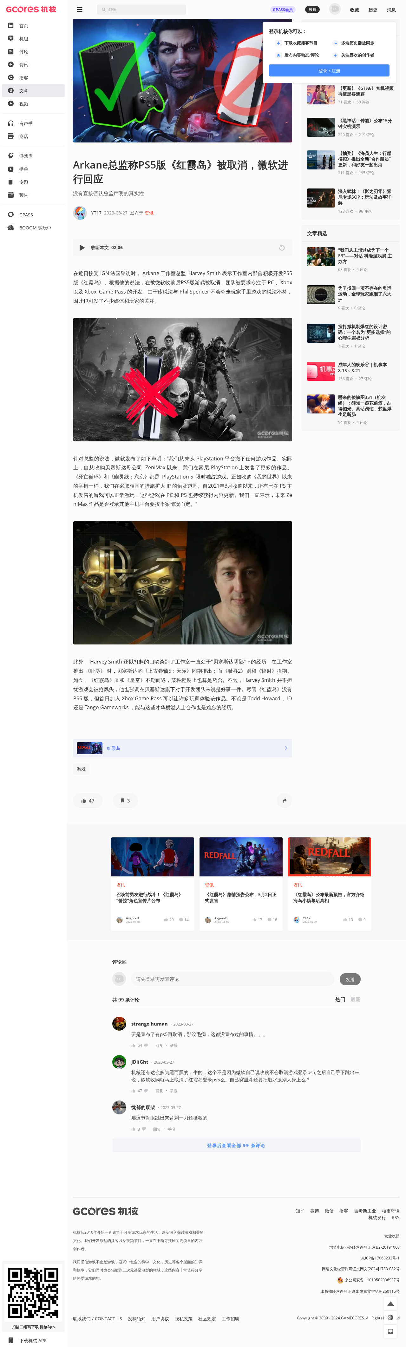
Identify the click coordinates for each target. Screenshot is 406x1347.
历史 (373, 10)
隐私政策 (184, 1319)
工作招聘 (230, 1319)
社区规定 (207, 1319)
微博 (314, 1211)
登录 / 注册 (329, 71)
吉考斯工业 (365, 1211)
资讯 (149, 213)
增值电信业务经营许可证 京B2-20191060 (364, 1247)
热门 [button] (340, 999)
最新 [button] (355, 999)
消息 (391, 10)
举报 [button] (173, 1045)
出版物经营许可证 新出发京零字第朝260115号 (360, 1291)
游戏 (81, 769)
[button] (83, 247)
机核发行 (377, 1217)
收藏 (354, 10)
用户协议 (160, 1319)
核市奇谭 (391, 1211)
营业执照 (392, 1236)
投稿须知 (137, 1319)
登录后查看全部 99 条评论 (236, 1145)
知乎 (300, 1211)
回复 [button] (159, 1045)
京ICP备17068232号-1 (380, 1258)
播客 (343, 1211)
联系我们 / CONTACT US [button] (97, 1319)
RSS (396, 1217)
